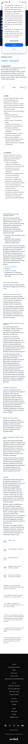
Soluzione (22, 87)
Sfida (14, 87)
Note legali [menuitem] (14, 711)
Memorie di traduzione (11, 266)
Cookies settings (14, 40)
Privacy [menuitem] (14, 714)
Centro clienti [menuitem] (14, 701)
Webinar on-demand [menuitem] (14, 685)
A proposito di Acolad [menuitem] (14, 667)
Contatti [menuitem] (14, 704)
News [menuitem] (14, 670)
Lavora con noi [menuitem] (14, 676)
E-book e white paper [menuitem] (14, 688)
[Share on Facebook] (5, 726)
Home (2, 6)
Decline (14, 49)
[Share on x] (10, 726)
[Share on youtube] (22, 726)
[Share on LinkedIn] (18, 726)
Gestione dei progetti (10, 270)
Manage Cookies (14, 730)
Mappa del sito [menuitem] (14, 717)
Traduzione (5, 60)
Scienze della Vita (14, 60)
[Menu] (25, 2)
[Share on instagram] (14, 726)
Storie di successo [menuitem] (14, 691)
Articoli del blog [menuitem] (14, 694)
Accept (14, 45)
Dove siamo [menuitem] (14, 673)
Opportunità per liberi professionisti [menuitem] (14, 679)
